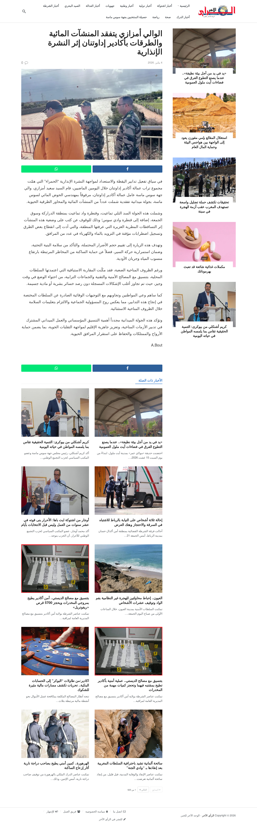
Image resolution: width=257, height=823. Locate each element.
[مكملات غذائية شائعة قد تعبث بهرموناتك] (204, 244)
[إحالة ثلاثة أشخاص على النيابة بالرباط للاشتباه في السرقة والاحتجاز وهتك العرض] (128, 490)
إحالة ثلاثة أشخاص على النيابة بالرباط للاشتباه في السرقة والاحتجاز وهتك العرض (130, 522)
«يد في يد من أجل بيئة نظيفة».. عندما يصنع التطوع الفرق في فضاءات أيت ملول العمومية (130, 444)
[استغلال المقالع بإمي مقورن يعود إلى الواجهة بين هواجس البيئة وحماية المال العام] (204, 115)
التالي (144, 789)
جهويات (204, 64)
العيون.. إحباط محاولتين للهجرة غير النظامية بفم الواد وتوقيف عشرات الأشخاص (129, 600)
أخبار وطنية (204, 193)
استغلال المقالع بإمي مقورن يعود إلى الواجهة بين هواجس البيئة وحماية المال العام (204, 142)
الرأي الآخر (208, 815)
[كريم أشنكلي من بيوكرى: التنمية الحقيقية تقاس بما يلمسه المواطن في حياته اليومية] (55, 412)
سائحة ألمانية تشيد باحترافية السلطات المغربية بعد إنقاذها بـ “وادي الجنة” (129, 765)
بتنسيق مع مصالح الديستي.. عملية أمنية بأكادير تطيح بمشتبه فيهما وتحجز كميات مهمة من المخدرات (130, 685)
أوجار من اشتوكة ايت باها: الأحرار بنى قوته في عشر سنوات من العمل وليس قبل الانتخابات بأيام (55, 522)
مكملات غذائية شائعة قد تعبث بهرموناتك (204, 269)
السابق (155, 789)
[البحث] (24, 11)
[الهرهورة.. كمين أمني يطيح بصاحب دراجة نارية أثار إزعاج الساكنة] (55, 734)
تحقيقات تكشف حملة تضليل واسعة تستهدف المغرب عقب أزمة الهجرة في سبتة (204, 207)
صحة (204, 258)
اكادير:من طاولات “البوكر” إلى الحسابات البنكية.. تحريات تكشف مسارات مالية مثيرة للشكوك (59, 685)
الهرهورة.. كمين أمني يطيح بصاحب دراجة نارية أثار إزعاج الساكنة (56, 765)
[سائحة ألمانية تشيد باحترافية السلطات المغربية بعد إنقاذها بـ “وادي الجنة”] (128, 734)
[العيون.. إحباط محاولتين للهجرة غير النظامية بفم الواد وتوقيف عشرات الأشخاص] (128, 568)
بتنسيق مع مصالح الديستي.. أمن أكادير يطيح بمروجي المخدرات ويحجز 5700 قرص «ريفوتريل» (58, 602)
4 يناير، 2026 (155, 62)
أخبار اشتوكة (204, 129)
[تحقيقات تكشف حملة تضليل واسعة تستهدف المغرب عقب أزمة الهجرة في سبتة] (204, 180)
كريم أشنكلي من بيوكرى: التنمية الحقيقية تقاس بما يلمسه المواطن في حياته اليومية (56, 444)
